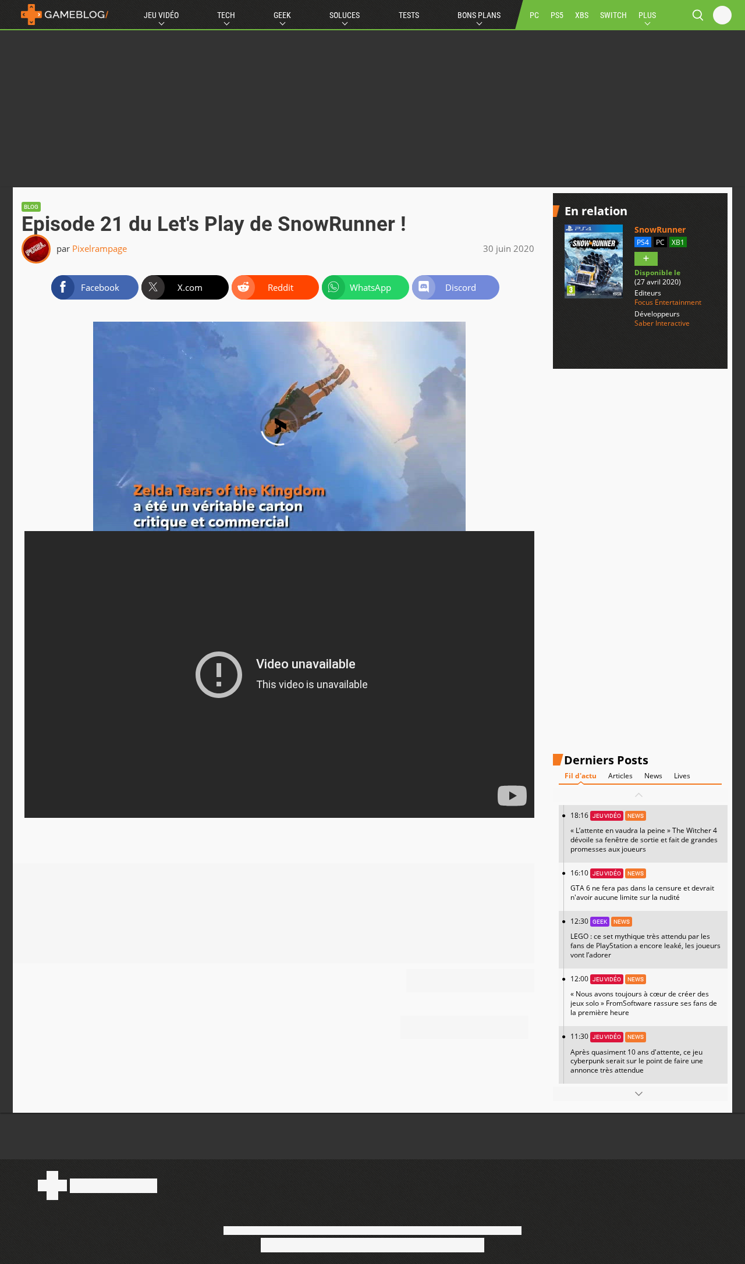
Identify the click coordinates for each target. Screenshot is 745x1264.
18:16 (644, 832)
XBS (581, 15)
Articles (620, 776)
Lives (682, 776)
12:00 (643, 995)
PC (534, 15)
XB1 (678, 242)
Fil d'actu (581, 776)
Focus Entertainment (667, 302)
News (653, 776)
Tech (226, 15)
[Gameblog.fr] (61, 14)
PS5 (557, 15)
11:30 (636, 1053)
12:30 (645, 938)
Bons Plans (479, 15)
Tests (409, 15)
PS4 (643, 242)
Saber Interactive (662, 323)
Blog (31, 207)
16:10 (642, 885)
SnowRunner (660, 229)
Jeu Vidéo (161, 15)
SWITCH (613, 15)
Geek (282, 15)
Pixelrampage (99, 248)
